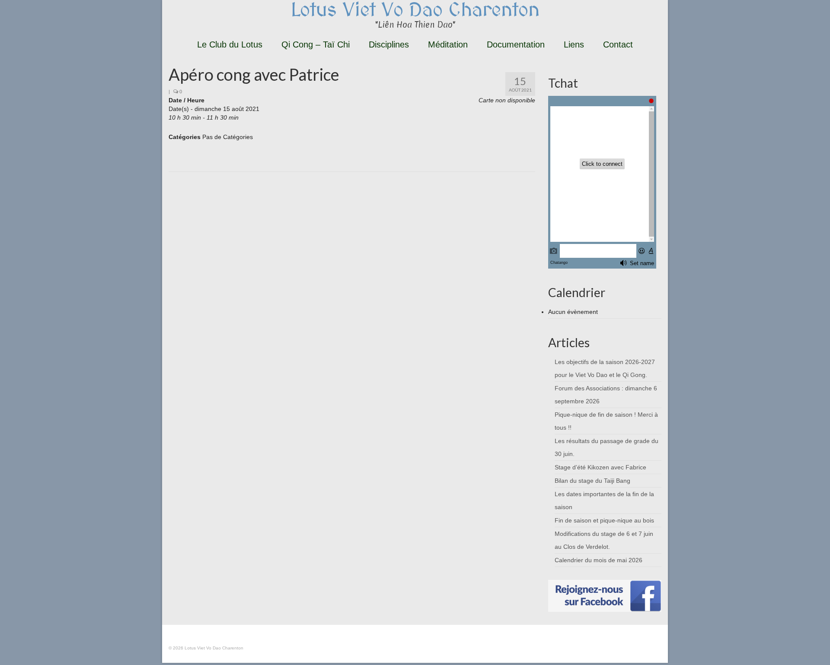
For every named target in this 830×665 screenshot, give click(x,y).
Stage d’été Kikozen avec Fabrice (600, 467)
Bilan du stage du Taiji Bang (592, 480)
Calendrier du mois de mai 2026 (598, 560)
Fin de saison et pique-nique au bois (604, 520)
